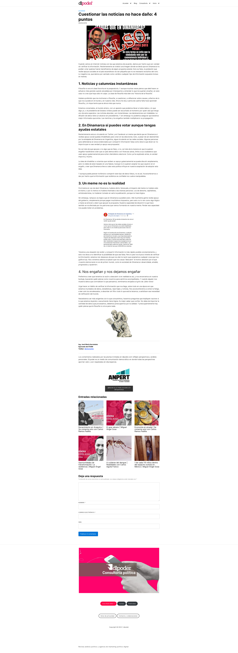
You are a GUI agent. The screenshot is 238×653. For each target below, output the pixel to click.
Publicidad (132, 603)
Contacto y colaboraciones (128, 616)
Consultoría (143, 3)
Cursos (121, 603)
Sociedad (81, 10)
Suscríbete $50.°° (108, 603)
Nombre (82, 502)
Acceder (125, 3)
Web (80, 522)
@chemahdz (89, 349)
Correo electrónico (87, 512)
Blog (135, 3)
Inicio (155, 3)
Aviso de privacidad (107, 616)
